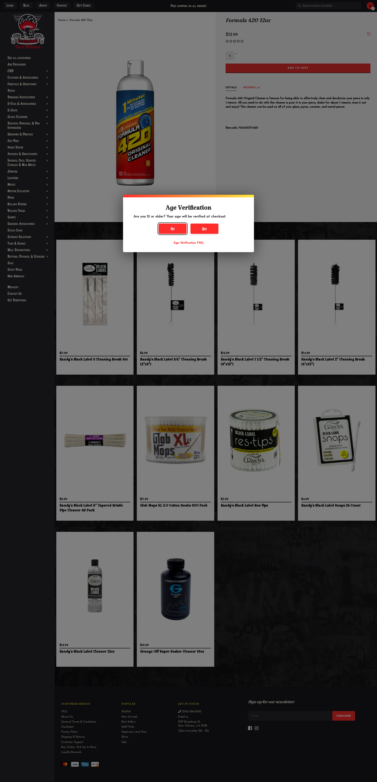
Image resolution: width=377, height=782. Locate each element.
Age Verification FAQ (188, 243)
